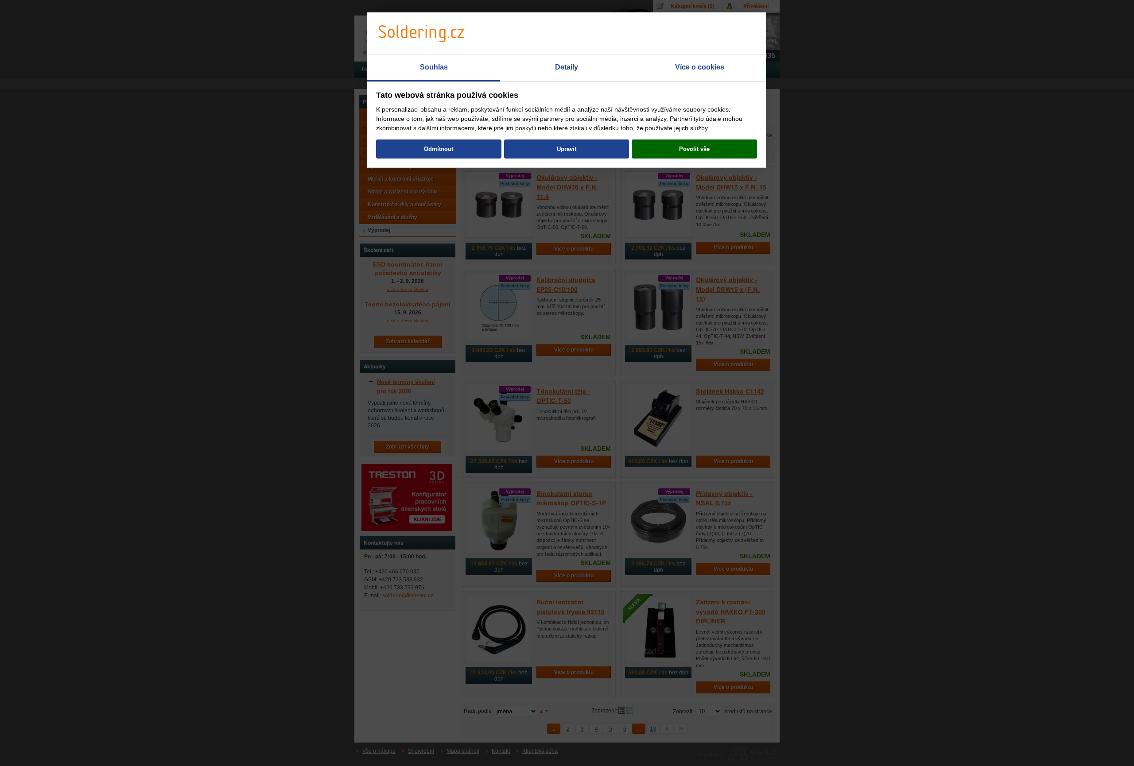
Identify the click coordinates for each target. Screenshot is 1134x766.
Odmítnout (438, 149)
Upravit (566, 149)
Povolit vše (694, 149)
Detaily (566, 67)
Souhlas (434, 67)
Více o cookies (699, 67)
